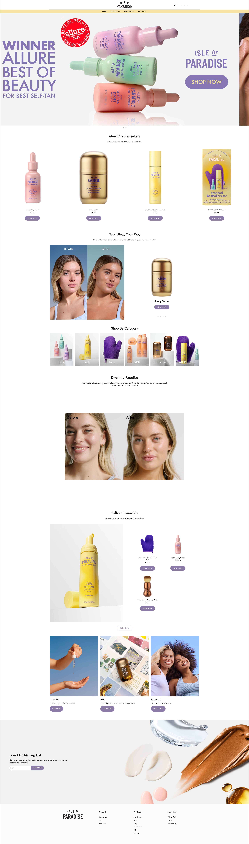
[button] (186, 5)
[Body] (87, 349)
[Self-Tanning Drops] (32, 177)
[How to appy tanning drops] (74, 666)
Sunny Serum (94, 209)
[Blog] (124, 666)
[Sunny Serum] (94, 177)
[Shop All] (187, 349)
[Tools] (112, 349)
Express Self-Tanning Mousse (155, 209)
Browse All (124, 628)
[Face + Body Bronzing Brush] (147, 586)
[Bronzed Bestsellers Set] (217, 177)
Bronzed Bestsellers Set (216, 209)
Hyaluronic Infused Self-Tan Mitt (147, 558)
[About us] (175, 666)
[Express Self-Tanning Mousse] (155, 177)
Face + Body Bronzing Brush (147, 600)
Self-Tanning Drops (32, 209)
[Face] (61, 349)
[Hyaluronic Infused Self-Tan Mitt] (147, 544)
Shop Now (32, 218)
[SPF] (137, 349)
